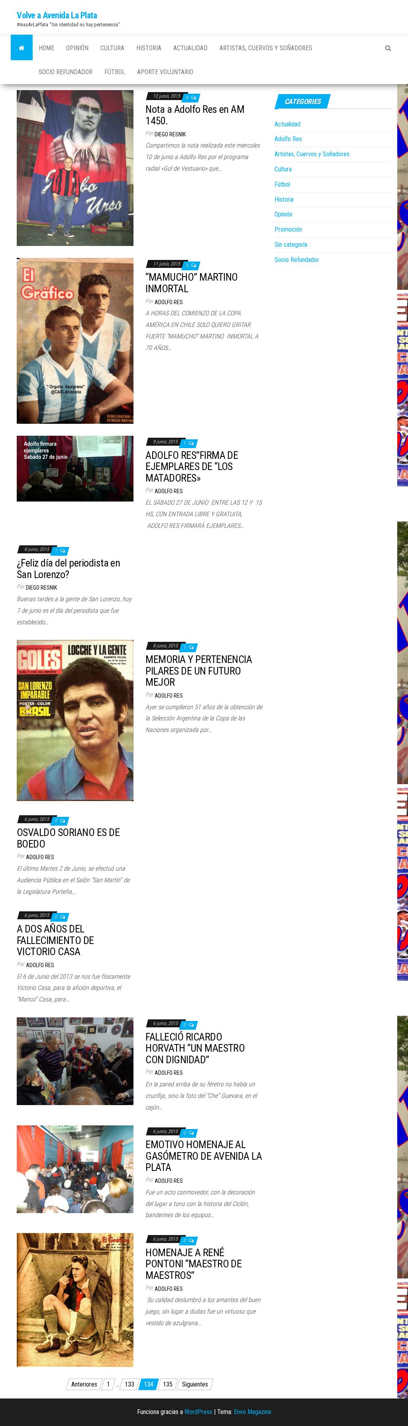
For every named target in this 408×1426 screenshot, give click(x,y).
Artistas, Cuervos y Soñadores (266, 48)
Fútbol (114, 72)
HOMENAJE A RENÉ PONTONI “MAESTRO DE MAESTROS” (193, 1264)
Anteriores (84, 1384)
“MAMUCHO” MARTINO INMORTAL (191, 283)
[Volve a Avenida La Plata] (22, 48)
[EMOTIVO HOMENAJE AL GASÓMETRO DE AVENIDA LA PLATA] (75, 1168)
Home (46, 48)
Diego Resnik (170, 134)
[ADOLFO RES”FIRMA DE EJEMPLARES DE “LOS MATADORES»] (75, 468)
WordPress (198, 1412)
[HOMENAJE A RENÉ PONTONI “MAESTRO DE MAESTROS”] (75, 1299)
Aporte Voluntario (165, 72)
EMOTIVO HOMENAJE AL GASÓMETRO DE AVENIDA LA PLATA (203, 1156)
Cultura (112, 48)
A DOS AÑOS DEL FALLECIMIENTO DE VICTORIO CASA (55, 940)
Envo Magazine (252, 1412)
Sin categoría (291, 244)
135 (168, 1384)
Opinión (77, 48)
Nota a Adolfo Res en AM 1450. (194, 115)
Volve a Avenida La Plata (57, 15)
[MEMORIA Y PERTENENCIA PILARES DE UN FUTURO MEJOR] (75, 720)
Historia (148, 48)
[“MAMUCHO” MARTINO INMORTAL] (75, 340)
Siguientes (195, 1384)
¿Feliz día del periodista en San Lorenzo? (68, 568)
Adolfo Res (169, 302)
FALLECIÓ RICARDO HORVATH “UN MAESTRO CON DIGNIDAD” (195, 1048)
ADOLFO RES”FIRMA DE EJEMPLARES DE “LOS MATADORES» (191, 466)
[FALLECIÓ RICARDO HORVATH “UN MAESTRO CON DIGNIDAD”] (75, 1060)
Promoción (288, 229)
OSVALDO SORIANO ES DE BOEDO (68, 838)
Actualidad (190, 48)
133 (129, 1384)
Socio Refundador (65, 72)
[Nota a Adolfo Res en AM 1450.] (75, 167)
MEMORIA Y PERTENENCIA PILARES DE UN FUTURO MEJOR (198, 670)
